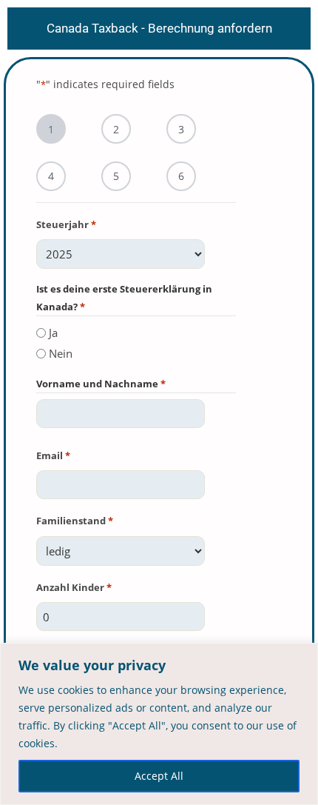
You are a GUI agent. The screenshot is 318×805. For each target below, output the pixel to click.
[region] (159, 724)
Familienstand (74, 520)
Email (53, 455)
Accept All (159, 776)
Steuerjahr (66, 224)
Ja (53, 332)
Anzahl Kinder (74, 587)
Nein (60, 353)
